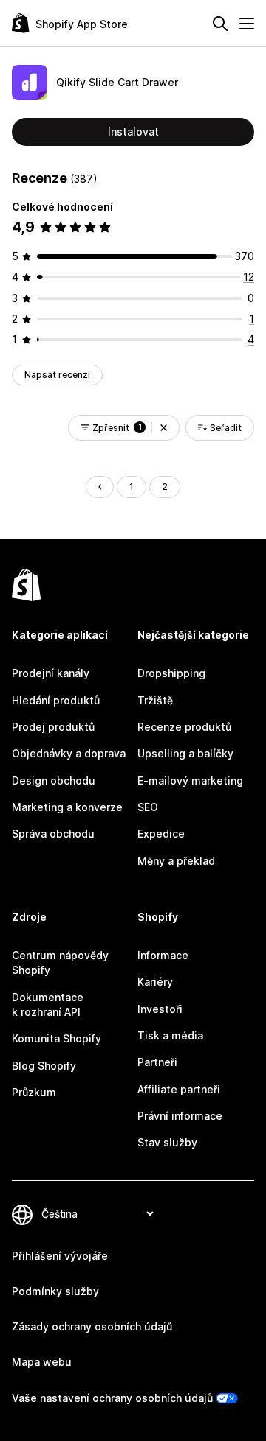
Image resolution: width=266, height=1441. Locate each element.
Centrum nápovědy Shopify (60, 962)
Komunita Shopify (56, 1038)
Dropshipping (171, 673)
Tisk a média (170, 1035)
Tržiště (155, 700)
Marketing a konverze (67, 807)
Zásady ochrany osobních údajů (92, 1326)
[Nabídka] (246, 23)
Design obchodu (53, 780)
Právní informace (179, 1115)
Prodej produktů (53, 726)
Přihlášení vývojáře (60, 1255)
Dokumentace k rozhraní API (47, 1004)
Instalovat (133, 131)
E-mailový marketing (190, 780)
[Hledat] (220, 23)
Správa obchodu (53, 833)
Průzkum (34, 1092)
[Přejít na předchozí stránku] (100, 487)
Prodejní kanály (50, 673)
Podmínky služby (55, 1291)
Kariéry (155, 981)
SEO (147, 807)
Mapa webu (42, 1362)
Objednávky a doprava (69, 753)
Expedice (161, 833)
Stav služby (167, 1142)
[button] (163, 428)
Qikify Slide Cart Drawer (117, 82)
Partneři (157, 1062)
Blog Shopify (44, 1065)
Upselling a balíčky (185, 753)
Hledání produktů (56, 700)
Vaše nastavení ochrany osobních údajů (112, 1398)
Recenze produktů (184, 726)
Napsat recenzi (57, 374)
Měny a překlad (176, 861)
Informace (162, 955)
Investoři (160, 1009)
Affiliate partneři (178, 1089)
